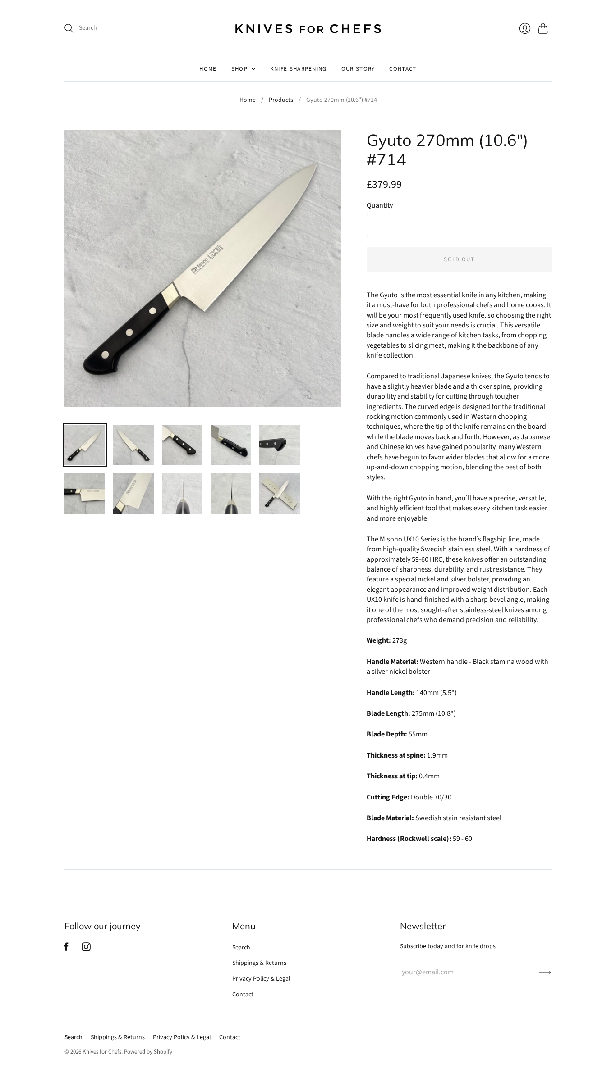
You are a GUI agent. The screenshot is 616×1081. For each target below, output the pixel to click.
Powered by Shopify (148, 1052)
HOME (207, 69)
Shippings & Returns (259, 962)
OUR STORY (358, 69)
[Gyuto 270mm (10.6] (84, 445)
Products (281, 100)
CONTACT (402, 69)
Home (247, 100)
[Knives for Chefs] (308, 28)
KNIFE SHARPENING (298, 69)
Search (241, 947)
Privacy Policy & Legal (261, 978)
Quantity (380, 205)
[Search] (69, 28)
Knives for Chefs (102, 1052)
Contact (242, 994)
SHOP (239, 69)
